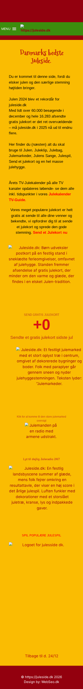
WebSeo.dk (50, 682)
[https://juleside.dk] (36, 28)
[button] (5, 28)
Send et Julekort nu (50, 232)
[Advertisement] (41, 605)
